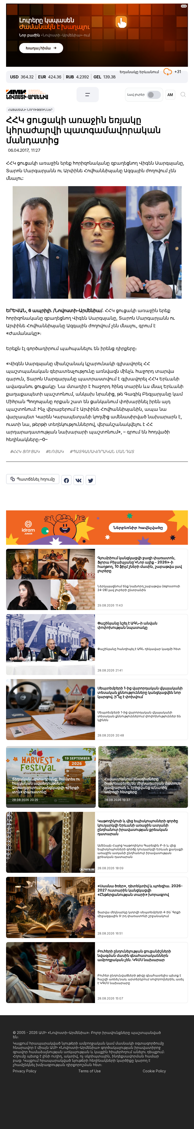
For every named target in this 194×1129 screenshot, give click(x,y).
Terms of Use (89, 1071)
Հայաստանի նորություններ (30, 110)
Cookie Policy (154, 1071)
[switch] (154, 95)
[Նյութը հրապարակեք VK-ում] (79, 480)
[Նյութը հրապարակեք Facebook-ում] (66, 480)
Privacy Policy (24, 1071)
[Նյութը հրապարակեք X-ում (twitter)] (90, 480)
